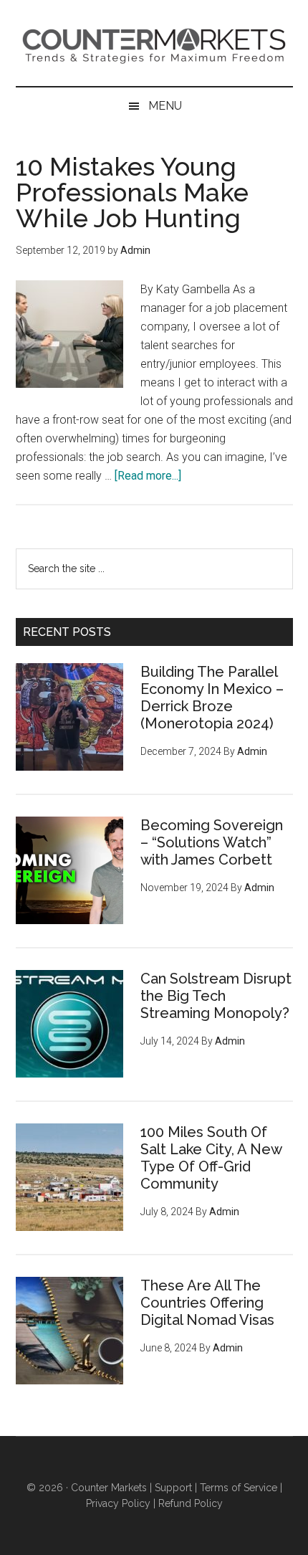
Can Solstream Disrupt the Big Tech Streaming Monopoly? (216, 996)
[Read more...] (148, 475)
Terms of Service (238, 1487)
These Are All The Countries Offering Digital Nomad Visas (207, 1302)
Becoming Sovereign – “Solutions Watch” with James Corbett (211, 842)
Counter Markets (154, 43)
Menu (165, 106)
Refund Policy (190, 1503)
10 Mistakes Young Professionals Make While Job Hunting (132, 192)
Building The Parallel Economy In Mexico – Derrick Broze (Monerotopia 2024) (212, 697)
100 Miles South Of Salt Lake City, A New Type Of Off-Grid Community (210, 1157)
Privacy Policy (118, 1503)
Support (173, 1487)
